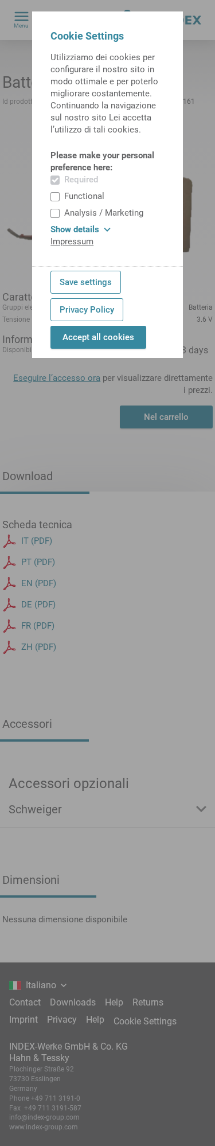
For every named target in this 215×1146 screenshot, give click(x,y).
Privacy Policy (87, 310)
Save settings (86, 282)
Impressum (71, 241)
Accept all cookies (98, 337)
